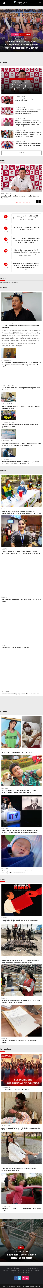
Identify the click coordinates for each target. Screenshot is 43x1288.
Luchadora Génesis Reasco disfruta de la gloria (21, 1256)
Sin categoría (5, 691)
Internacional (5, 1087)
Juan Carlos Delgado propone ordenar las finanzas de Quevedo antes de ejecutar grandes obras (21, 87)
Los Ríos (18, 79)
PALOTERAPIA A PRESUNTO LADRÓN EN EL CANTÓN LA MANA (21, 600)
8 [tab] (26, 203)
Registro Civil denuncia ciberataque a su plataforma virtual (19, 1041)
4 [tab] (20, 203)
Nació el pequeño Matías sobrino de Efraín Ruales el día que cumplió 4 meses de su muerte (20, 871)
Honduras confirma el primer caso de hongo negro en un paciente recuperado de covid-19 (21, 463)
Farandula (4, 750)
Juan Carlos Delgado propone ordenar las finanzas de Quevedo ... (21, 197)
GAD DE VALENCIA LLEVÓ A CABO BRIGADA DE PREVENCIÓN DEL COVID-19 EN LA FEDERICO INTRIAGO (21, 512)
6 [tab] (23, 203)
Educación (15, 34)
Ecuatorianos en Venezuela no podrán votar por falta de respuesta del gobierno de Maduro (20, 1001)
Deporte (21, 1247)
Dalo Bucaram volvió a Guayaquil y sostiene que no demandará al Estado (20, 407)
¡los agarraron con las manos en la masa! (15, 647)
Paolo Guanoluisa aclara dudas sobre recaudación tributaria (20, 326)
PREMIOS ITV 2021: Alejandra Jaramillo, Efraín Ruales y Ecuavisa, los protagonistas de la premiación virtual (20, 831)
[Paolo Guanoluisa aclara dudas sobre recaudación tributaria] (21, 306)
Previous (37, 201)
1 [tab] (16, 203)
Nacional (4, 918)
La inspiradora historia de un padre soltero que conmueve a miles (21, 1209)
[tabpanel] (21, 182)
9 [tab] (27, 203)
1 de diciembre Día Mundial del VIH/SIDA (15, 1090)
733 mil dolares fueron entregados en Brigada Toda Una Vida (20, 389)
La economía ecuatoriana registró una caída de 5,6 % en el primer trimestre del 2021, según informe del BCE (21, 365)
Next (40, 201)
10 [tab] (29, 203)
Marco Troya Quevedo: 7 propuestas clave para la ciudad (27, 99)
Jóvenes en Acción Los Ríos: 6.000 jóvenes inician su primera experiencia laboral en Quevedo (21, 44)
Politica (24, 79)
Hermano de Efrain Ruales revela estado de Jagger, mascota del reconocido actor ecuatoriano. (18, 791)
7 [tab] (24, 203)
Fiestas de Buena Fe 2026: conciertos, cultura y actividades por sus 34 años (28, 144)
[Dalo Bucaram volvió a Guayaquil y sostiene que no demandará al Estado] (8, 397)
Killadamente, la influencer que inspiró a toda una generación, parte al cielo (18, 1169)
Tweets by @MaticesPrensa (9, 282)
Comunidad (5, 958)
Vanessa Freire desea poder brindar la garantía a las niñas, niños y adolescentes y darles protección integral (20, 552)
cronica (3, 645)
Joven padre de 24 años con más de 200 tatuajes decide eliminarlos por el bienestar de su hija (20, 1129)
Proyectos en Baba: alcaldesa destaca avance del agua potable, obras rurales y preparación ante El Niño (28, 134)
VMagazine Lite (35, 1286)
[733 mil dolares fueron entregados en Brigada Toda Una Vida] (8, 376)
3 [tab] (19, 203)
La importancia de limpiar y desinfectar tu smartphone (20, 694)
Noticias (22, 34)
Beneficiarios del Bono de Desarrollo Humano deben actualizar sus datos (19, 921)
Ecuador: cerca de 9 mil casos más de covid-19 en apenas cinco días (19, 425)
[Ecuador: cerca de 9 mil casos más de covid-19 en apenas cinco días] (8, 415)
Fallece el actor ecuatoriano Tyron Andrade (16, 752)
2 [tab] (17, 203)
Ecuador (12, 79)
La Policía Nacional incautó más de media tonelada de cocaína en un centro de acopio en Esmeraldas (20, 961)
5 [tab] (21, 203)
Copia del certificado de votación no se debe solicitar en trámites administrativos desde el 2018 (21, 444)
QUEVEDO (28, 34)
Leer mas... (21, 152)
